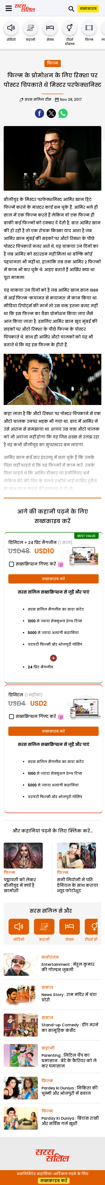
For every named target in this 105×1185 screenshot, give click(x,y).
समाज (47, 987)
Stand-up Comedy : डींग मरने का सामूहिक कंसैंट (70, 1027)
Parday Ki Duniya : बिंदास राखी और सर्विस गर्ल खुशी (70, 1121)
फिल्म (89, 40)
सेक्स (50, 40)
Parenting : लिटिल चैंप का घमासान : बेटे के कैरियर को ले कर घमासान (69, 1061)
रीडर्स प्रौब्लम (69, 42)
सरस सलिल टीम (38, 99)
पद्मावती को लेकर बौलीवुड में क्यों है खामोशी (20, 885)
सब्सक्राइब (88, 8)
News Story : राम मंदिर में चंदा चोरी (69, 997)
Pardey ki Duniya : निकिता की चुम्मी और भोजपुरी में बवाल (70, 1090)
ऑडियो (11, 40)
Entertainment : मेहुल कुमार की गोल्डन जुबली (68, 967)
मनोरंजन (50, 957)
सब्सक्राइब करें (53, 578)
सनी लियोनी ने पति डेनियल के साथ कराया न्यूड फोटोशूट (77, 885)
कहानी (30, 40)
